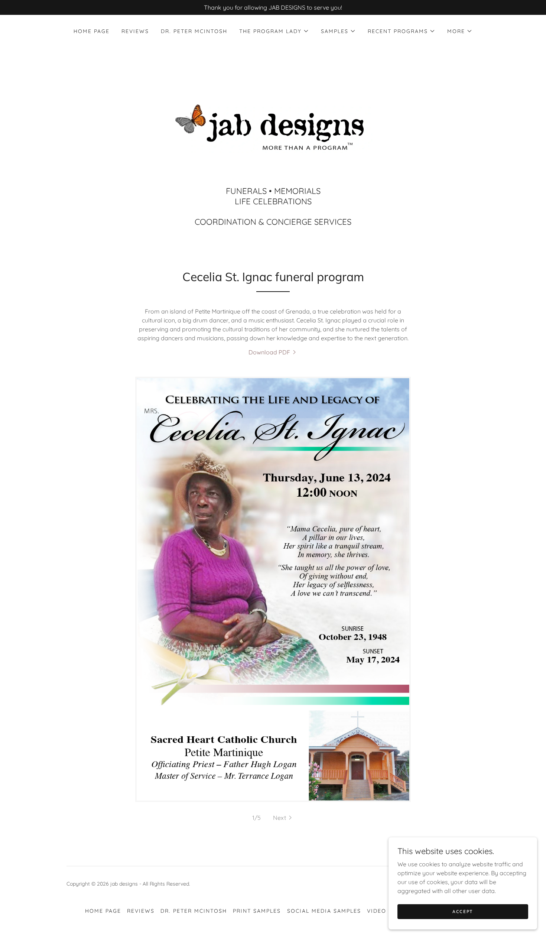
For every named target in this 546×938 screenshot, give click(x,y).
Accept (462, 911)
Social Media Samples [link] (324, 911)
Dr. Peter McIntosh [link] (194, 31)
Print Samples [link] (257, 911)
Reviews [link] (135, 31)
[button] (274, 31)
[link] (273, 127)
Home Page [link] (92, 31)
